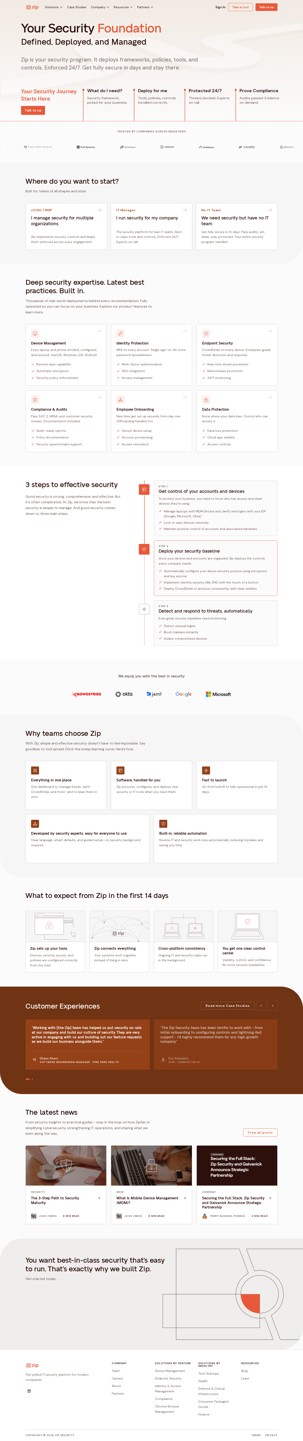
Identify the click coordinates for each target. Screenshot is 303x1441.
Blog (244, 1371)
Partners (143, 7)
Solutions (52, 7)
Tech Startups (208, 1373)
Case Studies (77, 7)
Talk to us (266, 7)
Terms (256, 1435)
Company (98, 7)
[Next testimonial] (272, 1006)
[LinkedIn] (29, 1391)
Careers (117, 1378)
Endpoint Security (168, 1378)
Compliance (164, 1399)
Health (203, 1381)
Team (116, 1371)
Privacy (271, 1435)
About (116, 1386)
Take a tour (240, 7)
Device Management (170, 1371)
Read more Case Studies (228, 1006)
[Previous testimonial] (261, 1006)
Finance (203, 1414)
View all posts (260, 1132)
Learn (245, 1378)
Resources (121, 7)
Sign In (220, 7)
